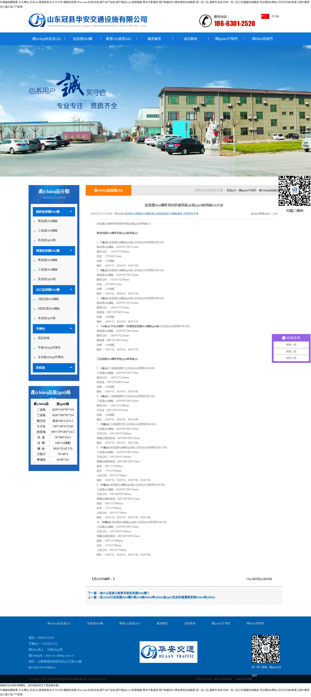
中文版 (275, 16)
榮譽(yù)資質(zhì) (118, 38)
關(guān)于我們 (226, 38)
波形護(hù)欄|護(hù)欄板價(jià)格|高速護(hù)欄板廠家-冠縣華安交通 (161, 213)
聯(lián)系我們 (262, 38)
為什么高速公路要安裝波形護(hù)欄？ (125, 593)
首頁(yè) (231, 190)
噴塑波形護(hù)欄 (47, 250)
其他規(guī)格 (47, 240)
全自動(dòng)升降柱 (51, 357)
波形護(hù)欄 (82, 38)
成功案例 (190, 38)
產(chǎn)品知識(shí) (269, 190)
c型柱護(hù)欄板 (48, 299)
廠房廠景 (154, 38)
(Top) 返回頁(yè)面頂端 (259, 578)
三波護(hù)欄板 (48, 230)
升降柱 (40, 328)
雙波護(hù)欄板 (48, 221)
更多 (53, 399)
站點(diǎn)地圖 (244, 678)
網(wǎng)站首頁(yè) (46, 38)
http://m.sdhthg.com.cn (60, 655)
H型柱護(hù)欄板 (49, 308)
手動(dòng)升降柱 (49, 347)
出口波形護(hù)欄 (47, 289)
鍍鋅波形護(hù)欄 (47, 211)
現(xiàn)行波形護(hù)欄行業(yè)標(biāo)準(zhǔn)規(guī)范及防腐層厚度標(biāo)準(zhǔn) (157, 597)
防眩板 (40, 367)
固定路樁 (44, 338)
